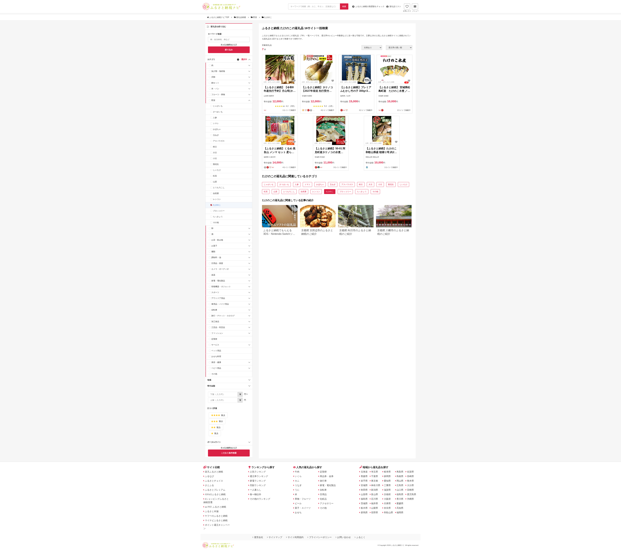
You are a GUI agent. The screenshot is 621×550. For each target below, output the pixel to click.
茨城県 (364, 503)
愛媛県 (400, 503)
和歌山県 (388, 512)
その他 (216, 222)
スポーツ (215, 292)
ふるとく (360, 537)
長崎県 (410, 476)
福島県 (364, 499)
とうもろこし (219, 187)
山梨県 (374, 508)
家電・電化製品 (218, 281)
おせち (298, 512)
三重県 (387, 485)
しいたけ (217, 170)
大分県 (410, 485)
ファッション (217, 333)
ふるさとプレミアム (215, 490)
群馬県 (364, 512)
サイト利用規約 (296, 537)
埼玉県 (374, 472)
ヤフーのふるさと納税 (216, 516)
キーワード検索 (215, 34)
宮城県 (364, 485)
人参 (215, 118)
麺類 (213, 251)
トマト (216, 123)
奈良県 (387, 508)
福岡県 (400, 512)
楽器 (213, 275)
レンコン (217, 199)
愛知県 (387, 481)
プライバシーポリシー (320, 537)
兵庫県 (387, 503)
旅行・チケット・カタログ (223, 316)
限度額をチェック (369, 6)
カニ (297, 481)
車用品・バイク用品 (220, 304)
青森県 (364, 476)
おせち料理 (216, 356)
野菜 (255, 17)
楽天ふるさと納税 (214, 472)
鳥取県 (400, 472)
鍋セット (215, 83)
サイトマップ (275, 537)
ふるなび (209, 476)
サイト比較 (213, 467)
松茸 (215, 176)
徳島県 (400, 494)
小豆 (215, 158)
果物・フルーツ (303, 499)
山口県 (400, 490)
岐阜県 (387, 472)
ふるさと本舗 (211, 511)
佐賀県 (410, 472)
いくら (298, 476)
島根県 (400, 476)
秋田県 (364, 490)
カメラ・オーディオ (220, 269)
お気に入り (407, 11)
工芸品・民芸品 (218, 327)
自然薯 (216, 193)
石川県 (374, 499)
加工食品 (215, 321)
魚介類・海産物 (218, 71)
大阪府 (387, 499)
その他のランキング (260, 499)
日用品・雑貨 (217, 263)
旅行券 (323, 481)
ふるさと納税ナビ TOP (219, 17)
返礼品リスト (395, 6)
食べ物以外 (255, 494)
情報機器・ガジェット (221, 286)
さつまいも (218, 112)
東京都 (374, 481)
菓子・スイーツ (303, 508)
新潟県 (374, 490)
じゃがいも (218, 106)
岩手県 (364, 481)
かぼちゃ (217, 129)
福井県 (374, 503)
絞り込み (229, 50)
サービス (215, 345)
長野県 (374, 512)
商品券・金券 (326, 476)
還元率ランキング (259, 476)
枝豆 (215, 147)
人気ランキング (258, 472)
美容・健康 (216, 362)
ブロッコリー (219, 211)
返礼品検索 (241, 17)
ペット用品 (216, 351)
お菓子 (214, 246)
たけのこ (217, 205)
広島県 (400, 485)
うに (297, 490)
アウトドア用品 (218, 298)
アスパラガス (219, 141)
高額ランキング (258, 485)
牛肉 (297, 472)
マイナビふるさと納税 (216, 520)
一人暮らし (255, 490)
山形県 (364, 494)
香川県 (400, 499)
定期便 (214, 339)
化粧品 (323, 499)
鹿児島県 (411, 494)
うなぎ (298, 485)
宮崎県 (410, 490)
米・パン (215, 89)
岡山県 (400, 481)
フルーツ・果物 (218, 94)
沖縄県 (410, 499)
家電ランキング (258, 481)
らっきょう (218, 217)
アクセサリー (326, 503)
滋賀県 (387, 490)
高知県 (400, 508)
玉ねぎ (216, 135)
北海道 (364, 472)
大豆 (215, 152)
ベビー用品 (216, 368)
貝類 (213, 77)
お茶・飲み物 (217, 240)
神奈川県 (375, 485)
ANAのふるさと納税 (215, 494)
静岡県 (387, 476)
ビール (298, 503)
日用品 (323, 494)
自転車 (214, 310)
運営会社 (258, 537)
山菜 (215, 182)
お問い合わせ (344, 537)
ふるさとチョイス (214, 481)
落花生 (216, 164)
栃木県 (364, 508)
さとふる (209, 485)
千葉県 (374, 476)
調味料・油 (216, 257)
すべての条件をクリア (229, 44)
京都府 (387, 494)
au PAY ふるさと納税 (215, 507)
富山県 (374, 494)
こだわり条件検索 (229, 453)
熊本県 (410, 481)
